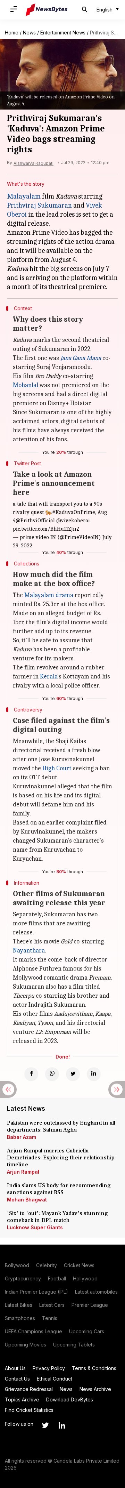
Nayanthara (29, 950)
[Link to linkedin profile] (61, 1425)
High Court (57, 768)
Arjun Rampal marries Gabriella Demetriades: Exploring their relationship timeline (61, 1157)
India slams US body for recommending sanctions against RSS (59, 1189)
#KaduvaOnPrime (73, 512)
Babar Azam (21, 1137)
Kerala (48, 676)
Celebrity (46, 1265)
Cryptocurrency (23, 1278)
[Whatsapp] (52, 1074)
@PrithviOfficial (35, 520)
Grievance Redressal (29, 1389)
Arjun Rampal (23, 1172)
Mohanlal (25, 385)
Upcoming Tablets (74, 1345)
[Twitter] (73, 1074)
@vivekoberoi (73, 520)
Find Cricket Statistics (29, 1410)
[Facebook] (31, 1074)
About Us (15, 1368)
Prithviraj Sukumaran (39, 205)
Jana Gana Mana (80, 358)
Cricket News (79, 1265)
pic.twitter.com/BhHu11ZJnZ (46, 529)
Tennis (49, 1318)
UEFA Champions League (33, 1331)
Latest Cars (52, 1305)
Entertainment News (62, 32)
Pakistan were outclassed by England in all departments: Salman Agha (61, 1126)
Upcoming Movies (25, 1345)
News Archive (95, 1389)
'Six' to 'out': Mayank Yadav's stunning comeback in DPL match (57, 1217)
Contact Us (17, 1379)
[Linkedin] (94, 1074)
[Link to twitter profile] (45, 1425)
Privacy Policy (49, 1368)
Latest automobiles (96, 1292)
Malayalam (24, 196)
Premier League (90, 1305)
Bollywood (17, 1265)
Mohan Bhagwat (27, 1200)
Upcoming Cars (86, 1331)
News (29, 32)
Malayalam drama (48, 595)
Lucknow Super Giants (35, 1227)
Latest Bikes (18, 1305)
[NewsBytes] (46, 9)
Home (11, 32)
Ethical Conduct (54, 1379)
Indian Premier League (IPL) (36, 1292)
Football (57, 1278)
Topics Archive (22, 1399)
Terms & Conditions (94, 1368)
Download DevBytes (69, 1399)
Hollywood (85, 1278)
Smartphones (20, 1318)
